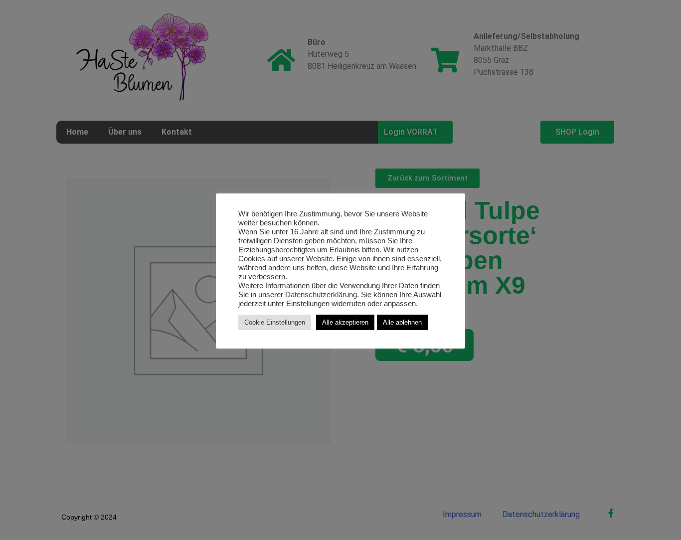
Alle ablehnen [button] (402, 322)
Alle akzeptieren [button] (345, 322)
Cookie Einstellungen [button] (274, 322)
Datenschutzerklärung (321, 295)
